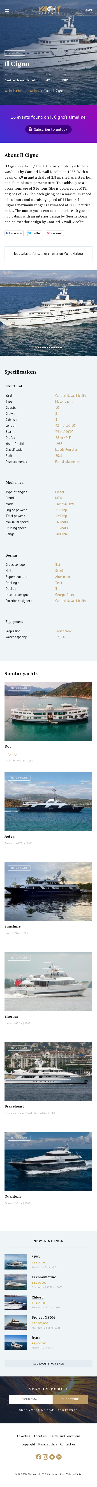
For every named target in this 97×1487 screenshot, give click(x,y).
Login (87, 10)
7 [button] (49, 347)
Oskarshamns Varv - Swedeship (21, 1113)
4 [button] (43, 347)
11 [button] (58, 347)
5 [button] (45, 347)
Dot (8, 746)
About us (40, 1436)
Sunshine (13, 926)
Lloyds (8, 933)
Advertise (23, 1436)
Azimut (35, 1267)
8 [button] (52, 347)
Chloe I (38, 1297)
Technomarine (44, 1277)
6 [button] (47, 347)
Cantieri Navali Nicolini (21, 80)
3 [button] (40, 347)
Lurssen (9, 1023)
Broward (9, 1203)
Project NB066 (43, 1317)
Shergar (11, 1016)
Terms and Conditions (65, 1436)
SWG (36, 1256)
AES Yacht (37, 1327)
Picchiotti (9, 843)
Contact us (68, 1444)
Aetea (9, 836)
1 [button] (36, 347)
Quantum (13, 1196)
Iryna (36, 1337)
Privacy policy (47, 1444)
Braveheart (14, 1106)
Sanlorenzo (38, 1307)
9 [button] (54, 347)
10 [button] (56, 347)
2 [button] (38, 347)
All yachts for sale (48, 1363)
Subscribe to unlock (50, 129)
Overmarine (38, 1287)
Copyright (28, 1444)
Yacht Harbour (50, 10)
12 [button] (61, 347)
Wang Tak (10, 760)
